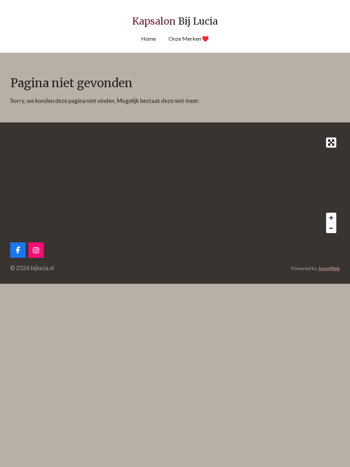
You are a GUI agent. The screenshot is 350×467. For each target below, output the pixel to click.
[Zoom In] (331, 218)
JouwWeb (329, 268)
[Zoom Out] (331, 228)
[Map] (175, 185)
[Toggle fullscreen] (331, 142)
